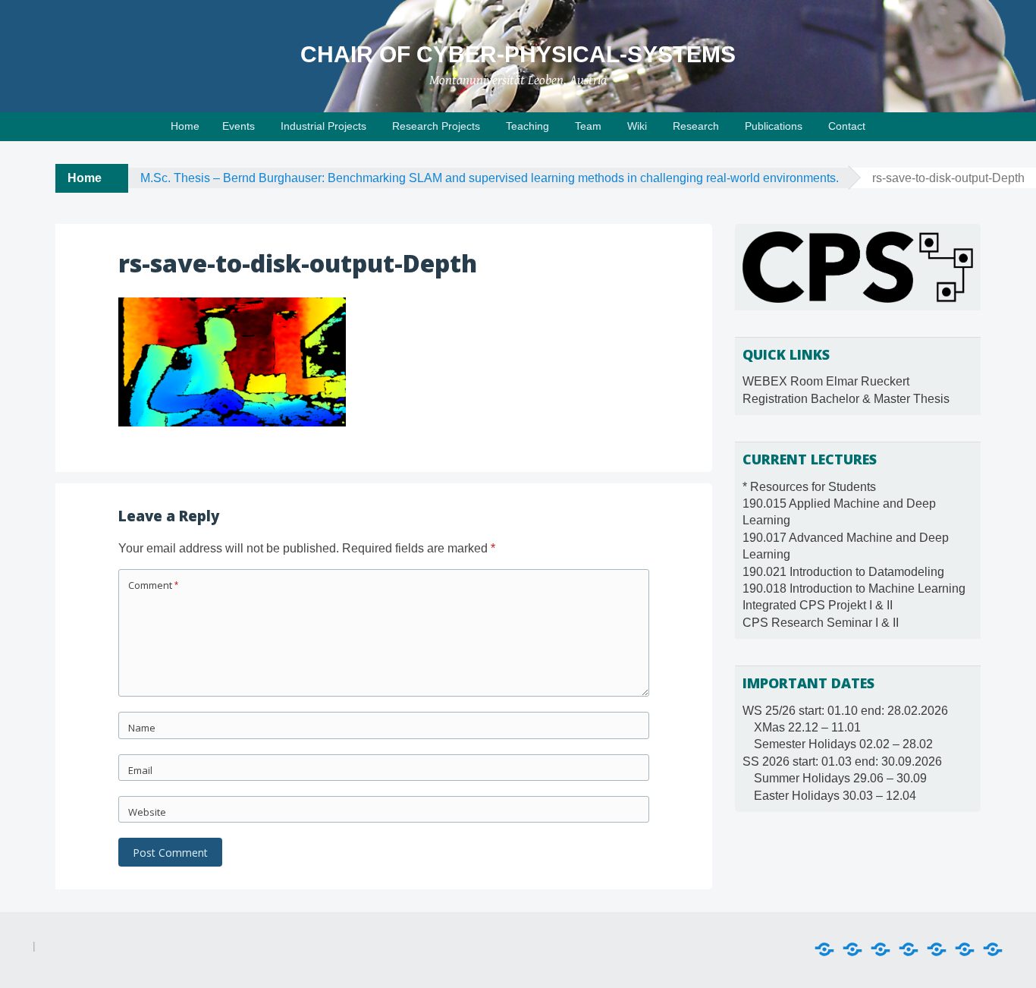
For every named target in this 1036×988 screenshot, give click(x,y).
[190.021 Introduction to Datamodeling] (908, 949)
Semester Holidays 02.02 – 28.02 (843, 744)
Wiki (637, 126)
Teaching (527, 126)
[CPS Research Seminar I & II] (992, 949)
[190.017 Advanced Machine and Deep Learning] (880, 949)
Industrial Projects (323, 126)
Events (238, 126)
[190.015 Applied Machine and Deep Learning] (852, 949)
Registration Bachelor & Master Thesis (846, 398)
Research (696, 126)
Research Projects (436, 126)
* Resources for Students (809, 486)
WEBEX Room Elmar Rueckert (825, 381)
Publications (773, 126)
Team (588, 126)
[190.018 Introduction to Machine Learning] (936, 949)
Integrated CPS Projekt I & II (817, 605)
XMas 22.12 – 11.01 (807, 727)
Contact (846, 126)
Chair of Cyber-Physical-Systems (518, 54)
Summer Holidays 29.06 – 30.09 (840, 778)
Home (185, 126)
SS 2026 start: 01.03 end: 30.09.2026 (842, 761)
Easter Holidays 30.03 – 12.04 (835, 795)
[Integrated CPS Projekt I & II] (964, 949)
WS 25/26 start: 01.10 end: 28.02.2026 (845, 710)
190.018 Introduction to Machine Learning (853, 588)
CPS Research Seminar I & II (820, 622)
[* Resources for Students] (824, 949)
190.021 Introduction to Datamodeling (843, 571)
